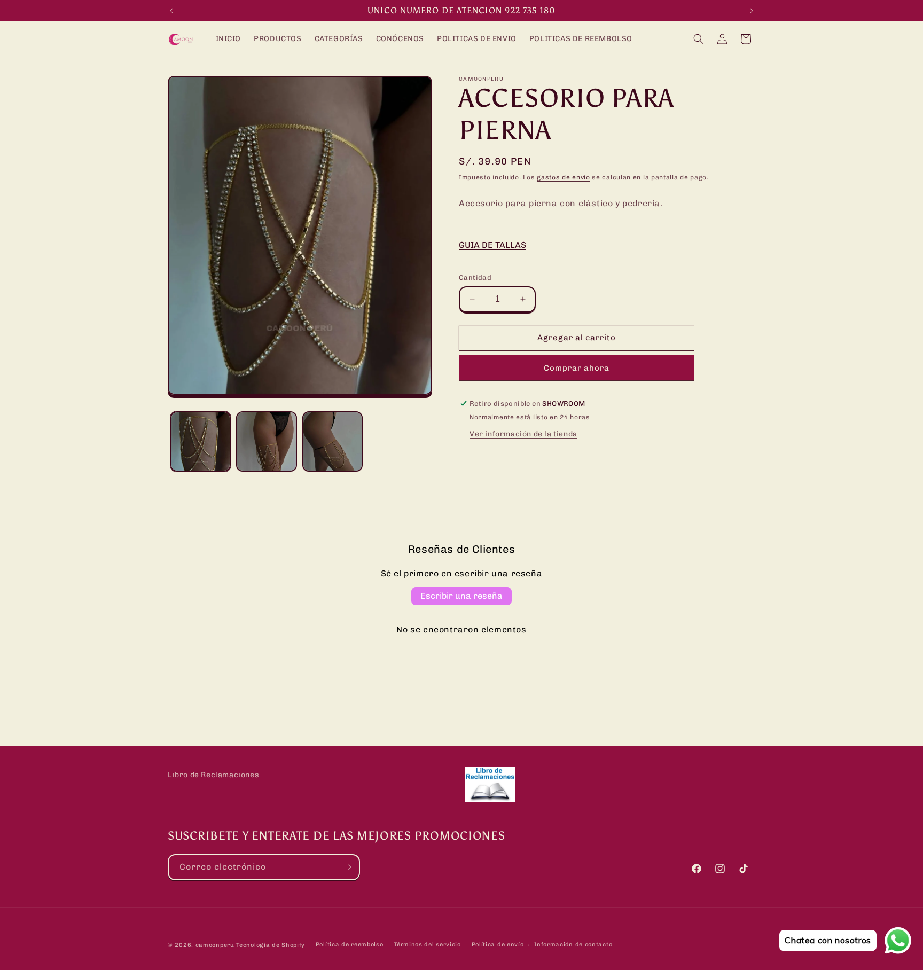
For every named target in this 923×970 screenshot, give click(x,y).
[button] (698, 39)
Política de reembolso (350, 944)
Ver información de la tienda (523, 434)
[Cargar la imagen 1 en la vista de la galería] (200, 441)
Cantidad (475, 277)
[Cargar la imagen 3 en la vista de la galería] (332, 441)
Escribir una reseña (461, 596)
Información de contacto (573, 944)
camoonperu (214, 945)
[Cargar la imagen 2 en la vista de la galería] (266, 441)
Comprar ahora (576, 368)
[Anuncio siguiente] (751, 11)
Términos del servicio (427, 944)
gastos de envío (563, 177)
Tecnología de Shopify (270, 945)
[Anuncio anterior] (171, 11)
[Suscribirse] (347, 867)
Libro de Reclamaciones (213, 774)
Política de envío (498, 944)
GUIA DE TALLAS (492, 245)
